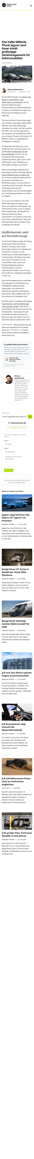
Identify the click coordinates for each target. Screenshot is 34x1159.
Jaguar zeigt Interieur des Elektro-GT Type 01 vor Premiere (15, 517)
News (10, 63)
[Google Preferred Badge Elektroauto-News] (13, 359)
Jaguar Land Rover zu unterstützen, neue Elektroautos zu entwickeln (16, 99)
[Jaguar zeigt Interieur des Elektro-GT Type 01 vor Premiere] (17, 502)
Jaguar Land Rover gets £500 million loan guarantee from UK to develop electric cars (16, 327)
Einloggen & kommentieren (18, 427)
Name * (6, 441)
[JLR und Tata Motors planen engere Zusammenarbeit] (17, 660)
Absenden (9, 470)
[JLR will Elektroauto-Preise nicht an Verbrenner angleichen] (17, 766)
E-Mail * (6, 448)
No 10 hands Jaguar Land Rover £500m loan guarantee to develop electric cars (15, 332)
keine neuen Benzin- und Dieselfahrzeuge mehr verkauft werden (17, 304)
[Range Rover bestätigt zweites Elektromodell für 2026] (17, 609)
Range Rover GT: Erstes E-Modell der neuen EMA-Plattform (15, 572)
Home (4, 63)
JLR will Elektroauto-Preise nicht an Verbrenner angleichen (16, 781)
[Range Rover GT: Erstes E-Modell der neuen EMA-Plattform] (17, 557)
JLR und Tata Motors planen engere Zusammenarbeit (17, 674)
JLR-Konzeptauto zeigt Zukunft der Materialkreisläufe (14, 726)
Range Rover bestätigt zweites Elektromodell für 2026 (15, 623)
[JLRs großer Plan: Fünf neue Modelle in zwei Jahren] (17, 820)
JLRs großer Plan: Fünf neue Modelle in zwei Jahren (17, 834)
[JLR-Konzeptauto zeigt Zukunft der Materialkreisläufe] (17, 712)
